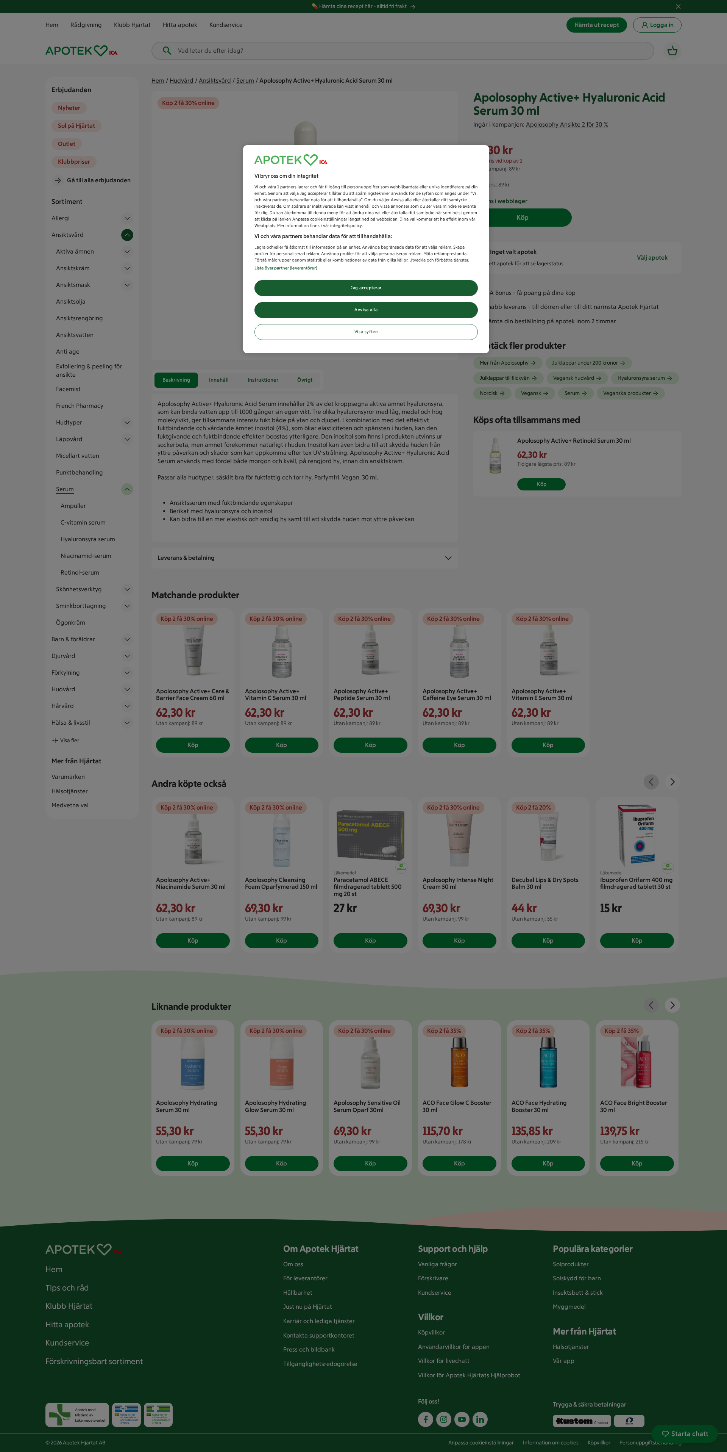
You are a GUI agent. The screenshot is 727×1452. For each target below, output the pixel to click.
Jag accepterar (366, 287)
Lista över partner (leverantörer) (285, 268)
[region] (366, 249)
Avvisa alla (366, 309)
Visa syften (366, 331)
